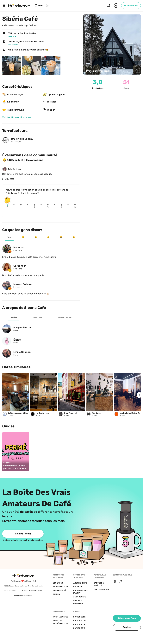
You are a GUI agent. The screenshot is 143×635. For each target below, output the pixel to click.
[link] (131, 5)
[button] (127, 627)
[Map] (116, 5)
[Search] (108, 5)
